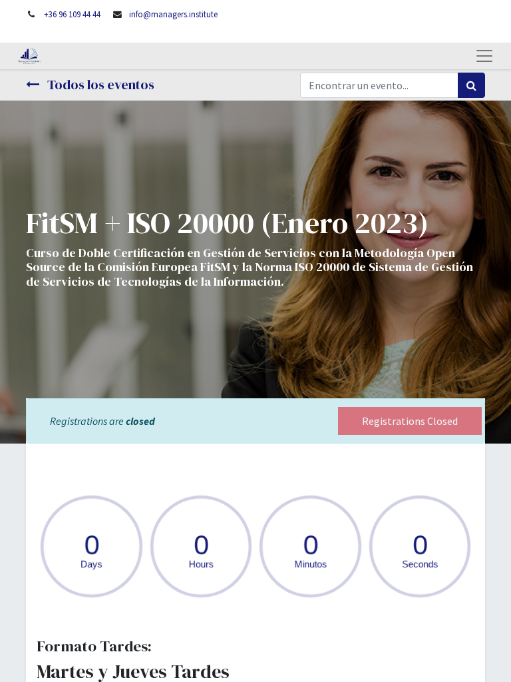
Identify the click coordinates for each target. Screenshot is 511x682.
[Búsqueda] (471, 85)
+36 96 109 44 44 (72, 14)
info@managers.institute (173, 14)
